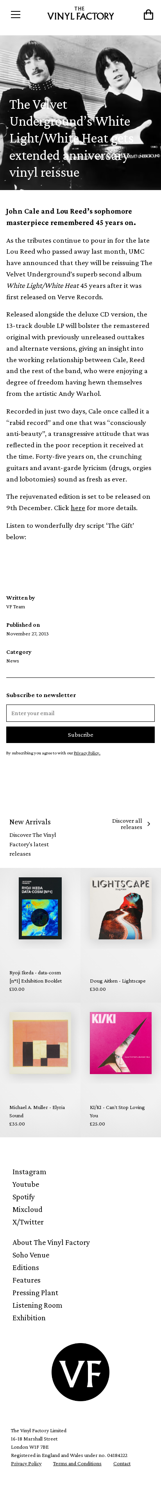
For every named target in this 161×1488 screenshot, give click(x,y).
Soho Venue (31, 1254)
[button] (24, 14)
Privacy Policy (26, 1463)
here (78, 507)
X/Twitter (28, 1221)
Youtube (26, 1184)
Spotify (24, 1196)
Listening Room (38, 1305)
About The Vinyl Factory (51, 1242)
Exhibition (29, 1317)
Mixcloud (28, 1209)
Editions (26, 1267)
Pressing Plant (35, 1292)
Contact (122, 1463)
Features (27, 1280)
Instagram (30, 1171)
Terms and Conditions (77, 1463)
